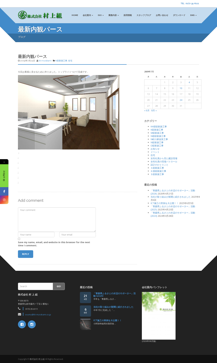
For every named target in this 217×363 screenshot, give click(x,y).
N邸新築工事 (61, 60)
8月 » (154, 110)
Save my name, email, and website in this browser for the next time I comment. (54, 244)
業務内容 (112, 15)
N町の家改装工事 (159, 139)
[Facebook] (4, 191)
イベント (155, 151)
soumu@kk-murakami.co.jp (38, 314)
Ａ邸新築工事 (157, 167)
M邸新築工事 (157, 132)
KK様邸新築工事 (159, 126)
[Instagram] (4, 200)
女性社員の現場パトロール (164, 161)
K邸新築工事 (157, 129)
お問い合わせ (162, 15)
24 (181, 99)
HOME (75, 15)
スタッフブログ (144, 15)
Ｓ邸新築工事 (157, 174)
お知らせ (155, 148)
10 (181, 88)
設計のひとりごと (159, 164)
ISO (100, 15)
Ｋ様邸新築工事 (158, 171)
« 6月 (146, 110)
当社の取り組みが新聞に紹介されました (171, 196)
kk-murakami (45, 60)
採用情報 (128, 15)
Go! (59, 286)
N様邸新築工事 (158, 136)
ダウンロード (179, 15)
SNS (192, 15)
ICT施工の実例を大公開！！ (165, 203)
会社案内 (87, 15)
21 (85, 297)
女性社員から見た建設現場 (164, 158)
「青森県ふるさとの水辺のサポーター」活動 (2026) (114, 294)
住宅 (70, 60)
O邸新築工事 (157, 145)
